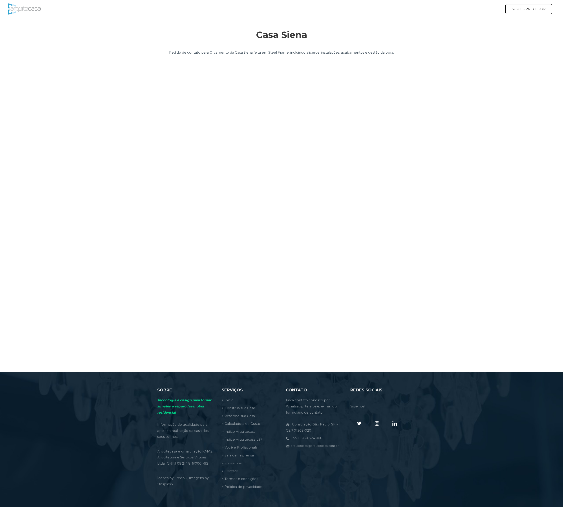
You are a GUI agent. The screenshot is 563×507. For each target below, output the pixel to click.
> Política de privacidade (242, 487)
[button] (528, 9)
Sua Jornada (419, 9)
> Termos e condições (240, 479)
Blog (469, 9)
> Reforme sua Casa (238, 416)
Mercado (487, 9)
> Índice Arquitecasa (239, 431)
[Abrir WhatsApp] (552, 496)
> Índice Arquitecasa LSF (242, 439)
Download (449, 9)
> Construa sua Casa (238, 408)
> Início (228, 400)
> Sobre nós (231, 463)
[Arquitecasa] (24, 9)
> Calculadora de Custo (241, 424)
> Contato (230, 471)
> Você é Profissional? (240, 447)
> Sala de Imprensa (238, 455)
